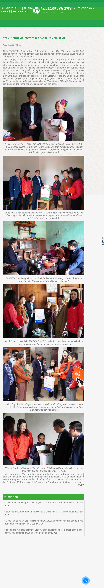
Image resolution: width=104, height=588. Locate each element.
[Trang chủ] (2, 8)
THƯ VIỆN (18, 11)
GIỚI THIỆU (12, 8)
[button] (19, 8)
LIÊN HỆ (5, 11)
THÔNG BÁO (85, 8)
